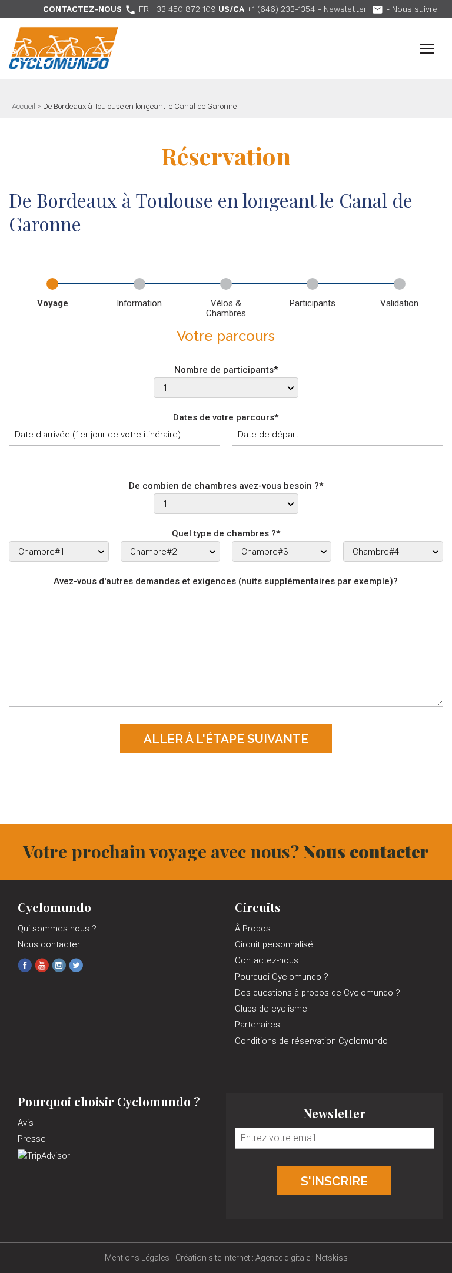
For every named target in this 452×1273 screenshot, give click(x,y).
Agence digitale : (285, 1257)
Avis (26, 1123)
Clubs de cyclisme (271, 1008)
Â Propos (253, 928)
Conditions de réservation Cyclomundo (311, 1041)
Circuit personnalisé (274, 944)
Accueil (23, 106)
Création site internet (212, 1257)
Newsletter (353, 9)
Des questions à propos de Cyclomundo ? (317, 992)
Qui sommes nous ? (57, 928)
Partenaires (257, 1024)
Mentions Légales (137, 1257)
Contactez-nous (266, 960)
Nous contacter (366, 851)
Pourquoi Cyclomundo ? (281, 977)
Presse (32, 1138)
